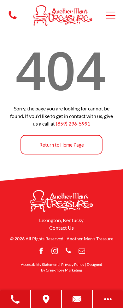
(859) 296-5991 (73, 123)
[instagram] (55, 251)
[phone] (68, 251)
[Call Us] (15, 299)
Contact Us (61, 228)
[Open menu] (110, 15)
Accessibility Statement (40, 264)
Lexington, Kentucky (61, 220)
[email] (82, 251)
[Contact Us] (77, 299)
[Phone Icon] (13, 18)
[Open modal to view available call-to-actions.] (108, 299)
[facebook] (41, 251)
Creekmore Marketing (64, 270)
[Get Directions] (46, 299)
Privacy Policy (72, 264)
